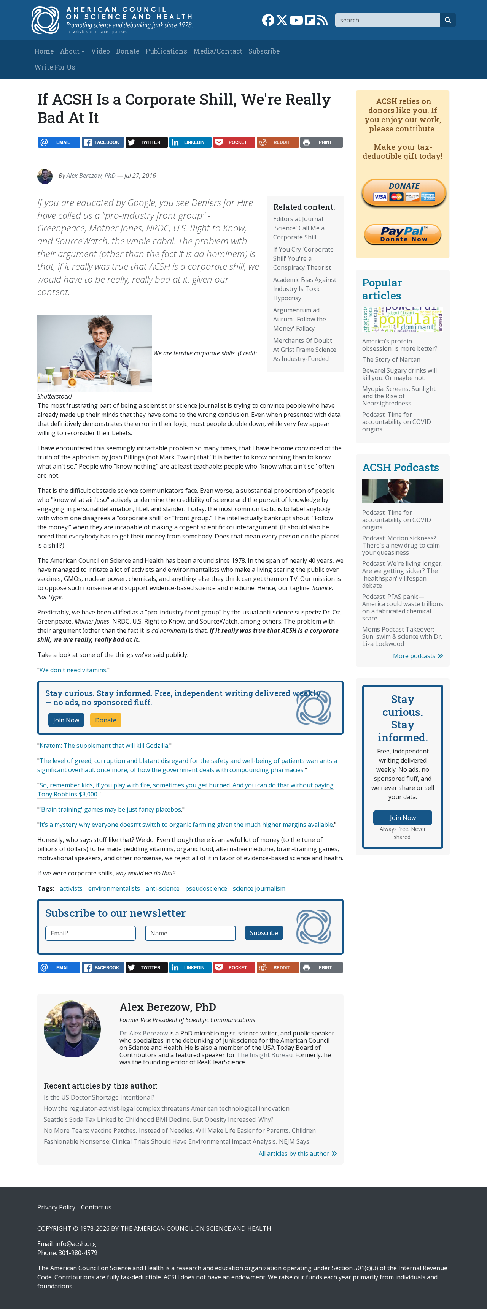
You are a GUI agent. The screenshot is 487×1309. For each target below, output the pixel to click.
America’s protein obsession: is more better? (400, 345)
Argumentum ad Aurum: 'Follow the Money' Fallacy (299, 319)
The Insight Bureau (265, 1055)
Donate (127, 51)
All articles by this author (295, 1153)
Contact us (96, 1207)
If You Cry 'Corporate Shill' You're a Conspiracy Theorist (303, 258)
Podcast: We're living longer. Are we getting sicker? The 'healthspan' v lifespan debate (402, 574)
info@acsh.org (75, 1243)
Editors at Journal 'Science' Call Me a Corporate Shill (299, 228)
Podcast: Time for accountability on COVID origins (396, 421)
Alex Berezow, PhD (91, 175)
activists (71, 888)
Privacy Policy (56, 1207)
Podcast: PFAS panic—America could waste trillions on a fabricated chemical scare (402, 607)
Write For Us (54, 67)
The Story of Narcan (391, 359)
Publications (166, 51)
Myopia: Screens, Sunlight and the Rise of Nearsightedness (399, 396)
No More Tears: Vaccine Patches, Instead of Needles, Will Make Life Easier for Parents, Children (180, 1130)
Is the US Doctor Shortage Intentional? (99, 1097)
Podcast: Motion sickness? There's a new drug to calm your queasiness (401, 545)
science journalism (259, 888)
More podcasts (415, 656)
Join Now (66, 720)
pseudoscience (206, 888)
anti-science (163, 888)
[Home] (116, 20)
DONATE (404, 185)
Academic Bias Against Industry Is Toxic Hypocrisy (304, 288)
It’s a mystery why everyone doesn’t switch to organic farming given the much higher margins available (186, 824)
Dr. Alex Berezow (143, 1033)
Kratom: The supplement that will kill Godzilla (104, 745)
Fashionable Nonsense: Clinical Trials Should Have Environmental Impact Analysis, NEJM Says (176, 1141)
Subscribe (264, 51)
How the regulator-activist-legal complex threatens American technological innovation (167, 1108)
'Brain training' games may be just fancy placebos (110, 809)
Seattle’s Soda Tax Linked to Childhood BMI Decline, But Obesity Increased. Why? (159, 1119)
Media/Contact (217, 51)
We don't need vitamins (73, 670)
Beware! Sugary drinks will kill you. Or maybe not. (399, 374)
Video (100, 51)
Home (44, 51)
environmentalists (114, 888)
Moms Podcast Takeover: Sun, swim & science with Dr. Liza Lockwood (402, 636)
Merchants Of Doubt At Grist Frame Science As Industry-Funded (304, 349)
